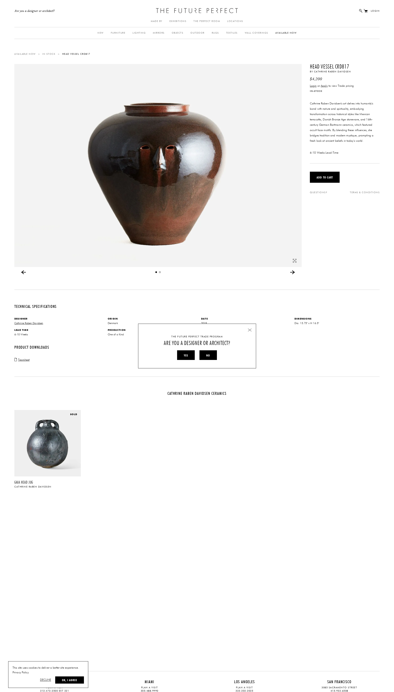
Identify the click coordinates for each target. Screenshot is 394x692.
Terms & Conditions (365, 192)
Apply (324, 86)
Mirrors (159, 33)
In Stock (48, 54)
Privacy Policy (21, 672)
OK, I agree (69, 680)
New (100, 33)
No (208, 355)
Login (375, 11)
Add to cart (325, 177)
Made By (156, 21)
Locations (235, 21)
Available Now (286, 33)
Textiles (232, 33)
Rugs (215, 33)
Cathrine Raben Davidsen (332, 72)
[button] (156, 272)
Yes (186, 355)
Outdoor (197, 33)
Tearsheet (24, 360)
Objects (177, 33)
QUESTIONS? (318, 192)
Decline (45, 679)
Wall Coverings (256, 33)
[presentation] (23, 272)
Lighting (139, 33)
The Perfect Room (207, 21)
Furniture (118, 33)
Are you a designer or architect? (34, 11)
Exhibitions (178, 21)
